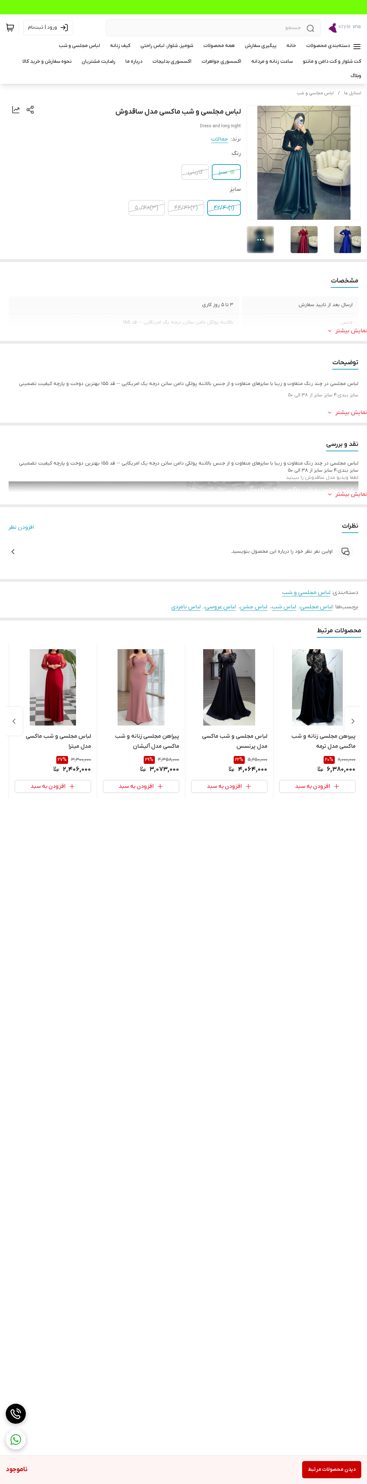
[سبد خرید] (10, 27)
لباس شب (284, 606)
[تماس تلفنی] (16, 1414)
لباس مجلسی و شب (315, 93)
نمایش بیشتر (351, 330)
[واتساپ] (16, 1440)
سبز (222, 172)
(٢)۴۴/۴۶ (186, 207)
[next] (14, 721)
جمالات (219, 139)
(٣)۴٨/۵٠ (146, 207)
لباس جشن (253, 606)
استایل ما (352, 93)
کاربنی (195, 172)
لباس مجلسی (316, 606)
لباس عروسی (220, 606)
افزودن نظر (21, 527)
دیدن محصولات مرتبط (332, 1469)
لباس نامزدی (186, 606)
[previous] (353, 721)
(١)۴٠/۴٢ (224, 207)
